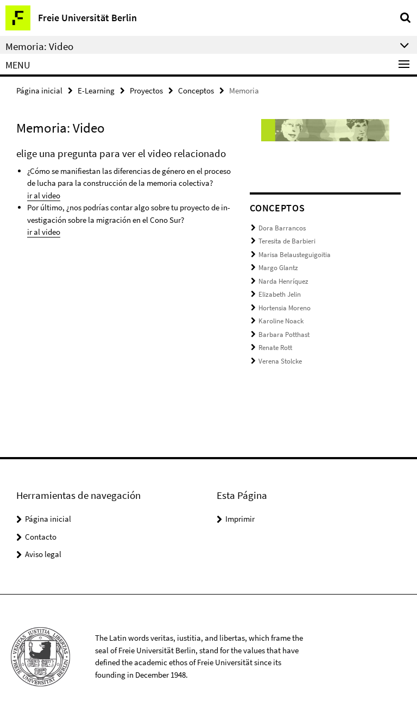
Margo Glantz (278, 267)
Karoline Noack (281, 321)
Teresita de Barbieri (286, 241)
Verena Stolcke (280, 361)
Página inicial (39, 90)
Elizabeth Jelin (279, 294)
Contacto (40, 537)
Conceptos (196, 90)
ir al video (43, 195)
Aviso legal (43, 554)
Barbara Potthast (283, 334)
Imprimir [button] (240, 519)
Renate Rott (275, 347)
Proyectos (146, 90)
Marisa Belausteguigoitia (294, 254)
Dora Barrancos (282, 228)
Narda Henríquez (283, 281)
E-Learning (96, 90)
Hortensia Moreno (284, 307)
